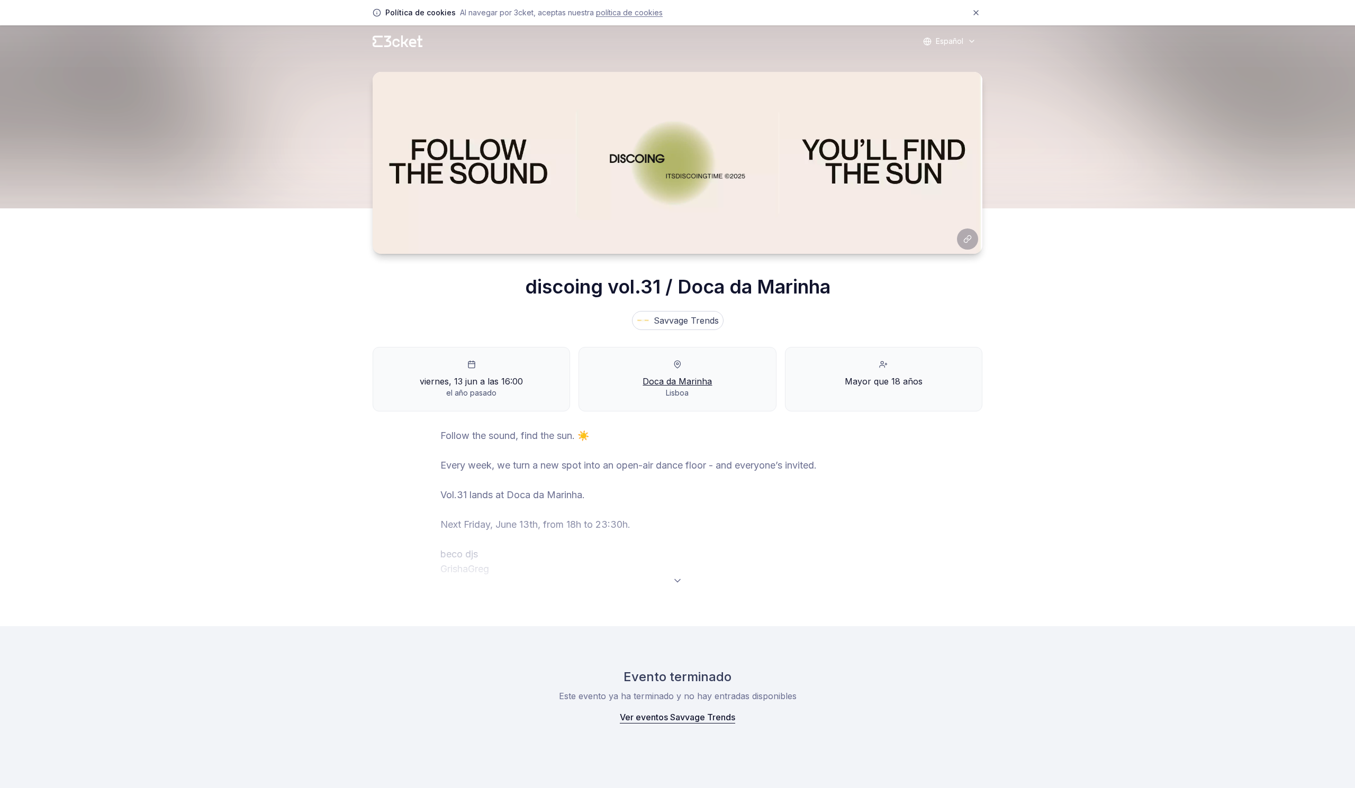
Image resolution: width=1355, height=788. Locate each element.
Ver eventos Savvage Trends (677, 717)
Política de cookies (629, 12)
